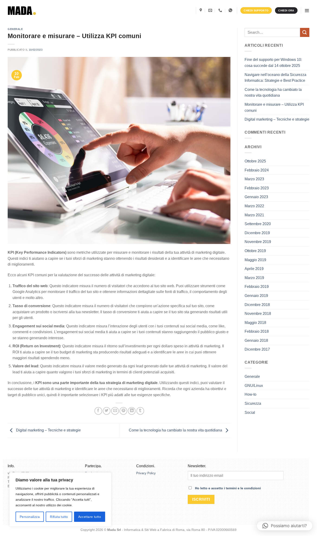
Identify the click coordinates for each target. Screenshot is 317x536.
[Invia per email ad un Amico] (115, 411)
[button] (306, 10)
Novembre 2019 (258, 242)
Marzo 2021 (254, 215)
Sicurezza (253, 403)
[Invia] (304, 32)
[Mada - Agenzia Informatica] (22, 10)
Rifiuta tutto (59, 517)
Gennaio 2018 (256, 340)
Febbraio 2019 (257, 287)
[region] (60, 499)
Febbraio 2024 (257, 170)
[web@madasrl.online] (210, 10)
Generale (15, 29)
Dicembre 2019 (257, 233)
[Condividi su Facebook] (98, 411)
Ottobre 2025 (255, 161)
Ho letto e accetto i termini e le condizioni (228, 488)
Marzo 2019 (254, 278)
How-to (250, 394)
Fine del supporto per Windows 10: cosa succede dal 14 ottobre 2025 (273, 63)
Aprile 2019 (254, 269)
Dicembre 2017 (257, 349)
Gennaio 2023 (256, 197)
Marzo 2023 (254, 179)
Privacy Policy (146, 473)
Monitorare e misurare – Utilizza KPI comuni (274, 107)
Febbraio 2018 (257, 331)
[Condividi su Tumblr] (140, 411)
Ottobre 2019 (255, 251)
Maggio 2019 (255, 260)
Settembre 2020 (258, 224)
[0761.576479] (220, 10)
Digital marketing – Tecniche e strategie (48, 430)
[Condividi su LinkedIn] (132, 411)
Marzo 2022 (254, 206)
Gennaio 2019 (256, 296)
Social (250, 412)
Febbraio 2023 (257, 188)
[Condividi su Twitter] (106, 411)
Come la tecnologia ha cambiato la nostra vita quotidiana (176, 430)
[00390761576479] (231, 10)
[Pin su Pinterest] (123, 411)
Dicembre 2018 (257, 305)
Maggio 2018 (255, 323)
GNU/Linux (254, 386)
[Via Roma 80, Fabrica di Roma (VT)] (201, 10)
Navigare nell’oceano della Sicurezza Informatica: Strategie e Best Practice (275, 78)
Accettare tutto (89, 517)
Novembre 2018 (258, 314)
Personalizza (30, 517)
